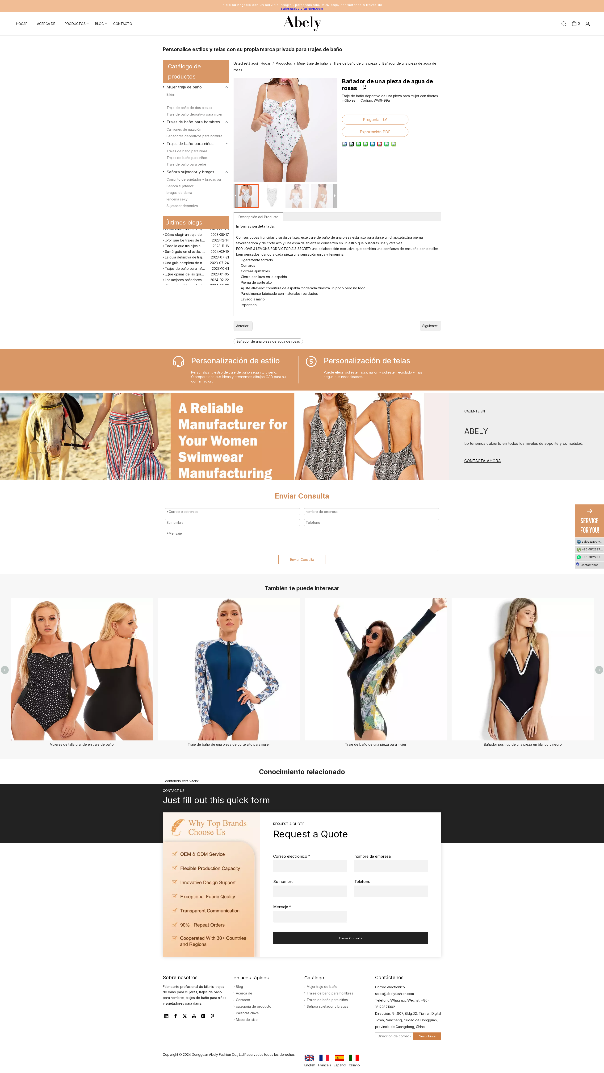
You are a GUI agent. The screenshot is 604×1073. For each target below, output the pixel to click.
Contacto (243, 1000)
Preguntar (372, 119)
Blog (239, 987)
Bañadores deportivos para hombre (194, 136)
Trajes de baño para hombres (193, 122)
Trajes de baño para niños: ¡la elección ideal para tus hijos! (196, 262)
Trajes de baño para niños (190, 143)
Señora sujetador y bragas (190, 172)
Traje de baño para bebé (186, 164)
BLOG (99, 24)
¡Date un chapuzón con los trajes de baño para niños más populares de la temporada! (196, 285)
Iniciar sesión (578, 39)
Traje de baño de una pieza (188, 101)
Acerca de (244, 993)
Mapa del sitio (247, 1020)
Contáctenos (590, 565)
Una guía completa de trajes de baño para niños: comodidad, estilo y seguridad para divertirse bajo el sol (196, 257)
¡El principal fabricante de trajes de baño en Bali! (196, 279)
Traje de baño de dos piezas (189, 108)
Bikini (171, 94)
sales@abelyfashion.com (302, 8)
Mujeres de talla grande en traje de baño (82, 744)
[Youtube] (193, 1016)
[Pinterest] (212, 1016)
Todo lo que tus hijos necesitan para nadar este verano (196, 240)
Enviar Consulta (302, 559)
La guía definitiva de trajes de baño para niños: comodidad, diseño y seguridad (196, 251)
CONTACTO (122, 24)
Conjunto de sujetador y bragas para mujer (198, 179)
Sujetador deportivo (182, 206)
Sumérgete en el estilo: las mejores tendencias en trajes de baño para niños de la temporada (196, 245)
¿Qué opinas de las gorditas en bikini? (194, 268)
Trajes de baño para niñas (187, 151)
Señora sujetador (180, 186)
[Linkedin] (166, 1016)
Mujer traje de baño (184, 87)
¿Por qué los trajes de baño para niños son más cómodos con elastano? (196, 234)
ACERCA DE (46, 24)
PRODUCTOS (75, 24)
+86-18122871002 (593, 549)
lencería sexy (177, 199)
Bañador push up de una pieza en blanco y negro (523, 744)
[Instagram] (203, 1016)
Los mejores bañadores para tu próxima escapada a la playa (196, 274)
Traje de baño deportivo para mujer (194, 114)
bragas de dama (179, 193)
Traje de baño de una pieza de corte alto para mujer (229, 744)
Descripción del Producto (258, 217)
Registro (580, 50)
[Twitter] (184, 1016)
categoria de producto (253, 1006)
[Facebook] (175, 1016)
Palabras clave (247, 1013)
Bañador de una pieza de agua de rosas (268, 341)
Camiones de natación (184, 129)
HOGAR (22, 24)
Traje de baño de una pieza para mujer (375, 744)
